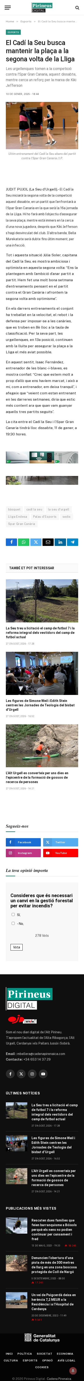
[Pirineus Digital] (42, 7)
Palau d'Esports (45, 516)
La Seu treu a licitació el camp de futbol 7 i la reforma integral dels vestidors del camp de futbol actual (40, 632)
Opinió (47, 1360)
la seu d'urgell (59, 509)
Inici (9, 1353)
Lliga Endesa (17, 516)
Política (25, 1353)
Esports (13, 32)
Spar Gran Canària (21, 524)
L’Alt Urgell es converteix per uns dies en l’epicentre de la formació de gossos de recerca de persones (37, 777)
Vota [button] (16, 947)
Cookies (42, 1367)
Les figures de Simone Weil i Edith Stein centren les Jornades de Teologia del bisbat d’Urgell (40, 705)
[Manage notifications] (73, 1370)
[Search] (76, 7)
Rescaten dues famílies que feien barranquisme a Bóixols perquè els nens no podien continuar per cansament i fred (54, 1229)
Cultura (11, 1360)
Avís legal (67, 1360)
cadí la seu (34, 509)
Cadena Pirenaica (58, 1379)
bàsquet (14, 509)
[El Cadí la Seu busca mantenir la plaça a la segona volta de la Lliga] (42, 125)
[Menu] (8, 7)
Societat (44, 1353)
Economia (65, 1353)
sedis (67, 516)
